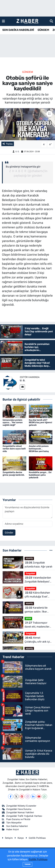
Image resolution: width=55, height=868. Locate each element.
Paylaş (9, 143)
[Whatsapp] (44, 796)
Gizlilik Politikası (37, 838)
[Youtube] (38, 796)
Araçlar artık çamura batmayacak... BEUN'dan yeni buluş (39, 448)
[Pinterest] (21, 796)
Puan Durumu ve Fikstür (18, 819)
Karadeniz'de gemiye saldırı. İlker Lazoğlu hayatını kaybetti (36, 610)
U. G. (17, 151)
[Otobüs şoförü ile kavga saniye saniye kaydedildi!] (27, 124)
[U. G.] (10, 382)
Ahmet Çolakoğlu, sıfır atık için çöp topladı (38, 640)
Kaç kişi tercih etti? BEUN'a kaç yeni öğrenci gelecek (40, 422)
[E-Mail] (22, 386)
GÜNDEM (43, 30)
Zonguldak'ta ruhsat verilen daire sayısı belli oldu (14, 448)
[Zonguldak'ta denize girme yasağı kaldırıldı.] (14, 463)
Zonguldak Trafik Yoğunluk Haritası (24, 816)
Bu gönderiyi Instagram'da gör (23, 166)
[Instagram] (27, 796)
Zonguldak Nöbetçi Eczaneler (21, 805)
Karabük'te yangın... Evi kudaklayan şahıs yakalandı (40, 475)
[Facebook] (10, 796)
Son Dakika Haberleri (17, 826)
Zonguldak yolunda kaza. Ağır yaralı (38, 564)
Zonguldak (30, 573)
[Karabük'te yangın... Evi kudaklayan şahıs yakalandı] (41, 463)
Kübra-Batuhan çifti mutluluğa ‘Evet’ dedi (37, 595)
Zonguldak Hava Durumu (18, 809)
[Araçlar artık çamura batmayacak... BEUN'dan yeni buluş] (41, 436)
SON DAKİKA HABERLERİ (18, 30)
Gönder (9, 532)
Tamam (27, 864)
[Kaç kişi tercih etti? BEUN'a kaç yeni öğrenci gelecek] (41, 410)
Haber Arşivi (12, 829)
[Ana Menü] (3, 21)
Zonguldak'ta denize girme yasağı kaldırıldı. (14, 473)
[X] (16, 796)
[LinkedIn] (33, 796)
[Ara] (51, 21)
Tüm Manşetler (14, 822)
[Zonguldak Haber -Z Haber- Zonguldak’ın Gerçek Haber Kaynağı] (27, 21)
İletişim (9, 838)
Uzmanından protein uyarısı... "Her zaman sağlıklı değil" (13, 422)
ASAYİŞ (29, 558)
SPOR (28, 618)
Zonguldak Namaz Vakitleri (20, 812)
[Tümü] (51, 550)
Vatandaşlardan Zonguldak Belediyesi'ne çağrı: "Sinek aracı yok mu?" (38, 580)
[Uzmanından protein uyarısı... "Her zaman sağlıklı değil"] (14, 410)
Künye (21, 838)
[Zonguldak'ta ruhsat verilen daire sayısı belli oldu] (14, 436)
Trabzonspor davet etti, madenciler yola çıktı (37, 625)
